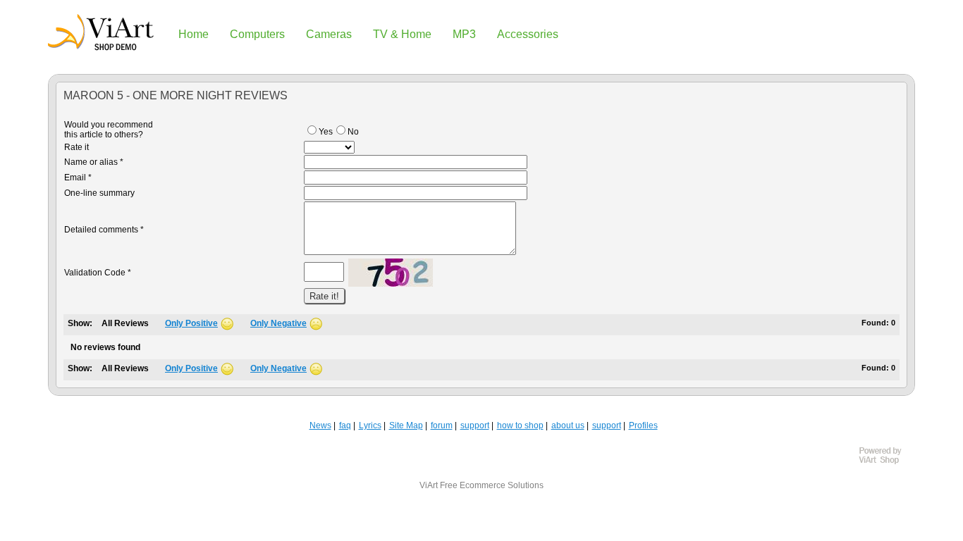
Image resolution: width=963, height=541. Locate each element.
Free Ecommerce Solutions (492, 485)
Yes (326, 132)
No (353, 132)
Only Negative (278, 323)
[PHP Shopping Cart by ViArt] (887, 462)
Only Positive (191, 323)
